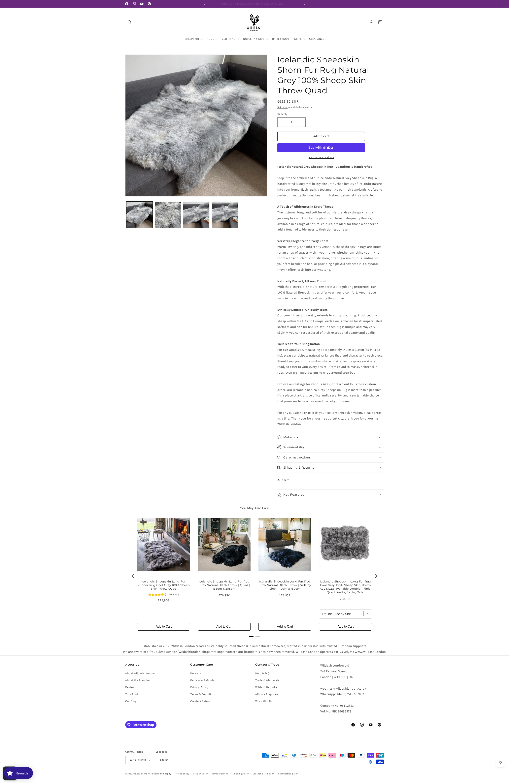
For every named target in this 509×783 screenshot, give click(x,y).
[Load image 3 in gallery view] (196, 215)
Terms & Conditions (203, 694)
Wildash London (141, 773)
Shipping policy (240, 773)
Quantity (282, 114)
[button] (129, 22)
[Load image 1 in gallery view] (139, 215)
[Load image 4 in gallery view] (225, 215)
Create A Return (200, 701)
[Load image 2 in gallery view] (168, 215)
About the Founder (137, 680)
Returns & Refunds (202, 680)
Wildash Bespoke (266, 687)
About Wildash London (140, 673)
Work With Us (263, 701)
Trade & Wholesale (267, 680)
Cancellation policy (288, 773)
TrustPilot (131, 694)
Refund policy (182, 773)
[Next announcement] (304, 4)
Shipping (282, 107)
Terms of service (220, 773)
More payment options (321, 157)
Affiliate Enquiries (266, 694)
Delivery (195, 673)
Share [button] (285, 480)
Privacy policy (200, 773)
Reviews (130, 687)
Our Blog (131, 701)
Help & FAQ (262, 673)
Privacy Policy (199, 687)
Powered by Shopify (161, 773)
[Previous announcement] (204, 4)
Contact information (263, 773)
